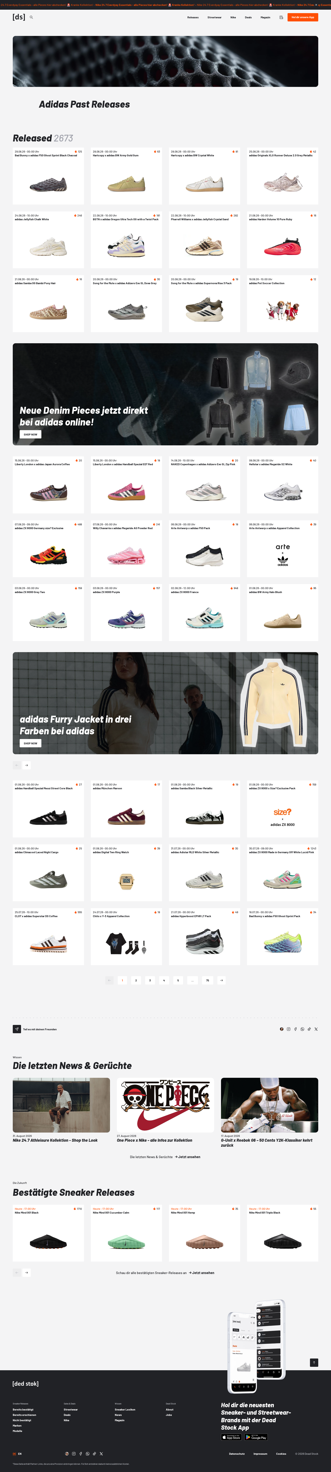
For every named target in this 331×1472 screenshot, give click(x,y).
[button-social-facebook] (295, 1029)
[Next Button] (26, 765)
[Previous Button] (17, 765)
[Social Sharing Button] (17, 1029)
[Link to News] (31, 17)
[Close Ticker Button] (316, 5)
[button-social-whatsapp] (302, 1029)
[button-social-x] (316, 1029)
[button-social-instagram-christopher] (282, 1029)
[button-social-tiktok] (309, 1029)
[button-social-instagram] (289, 1029)
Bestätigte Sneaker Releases (73, 1192)
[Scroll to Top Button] (314, 1363)
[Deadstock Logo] (19, 17)
